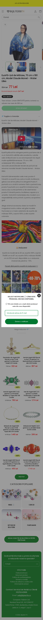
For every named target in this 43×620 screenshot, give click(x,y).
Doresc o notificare (21, 321)
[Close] (39, 295)
